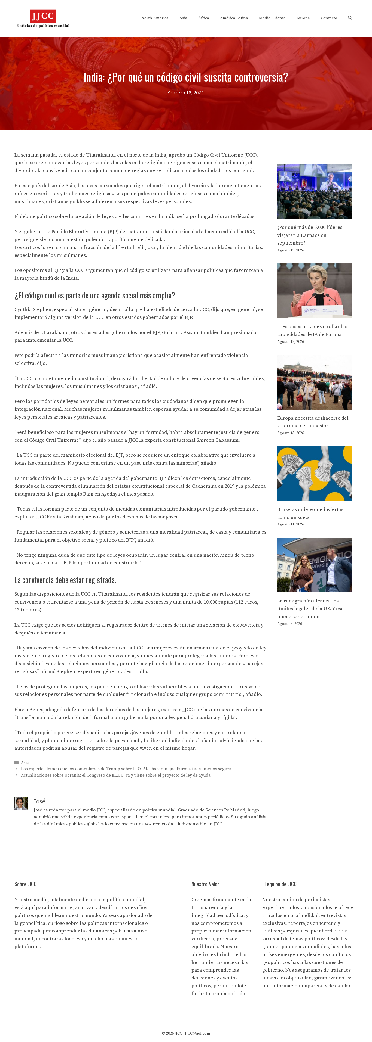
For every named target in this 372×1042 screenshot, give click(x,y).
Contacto (329, 18)
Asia (183, 18)
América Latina (234, 18)
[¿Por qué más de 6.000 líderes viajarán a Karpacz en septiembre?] (314, 214)
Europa (303, 18)
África (203, 18)
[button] (350, 18)
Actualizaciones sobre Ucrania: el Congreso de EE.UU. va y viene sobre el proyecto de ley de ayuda (116, 775)
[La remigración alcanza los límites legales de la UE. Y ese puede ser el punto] (314, 588)
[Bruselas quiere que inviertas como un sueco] (314, 497)
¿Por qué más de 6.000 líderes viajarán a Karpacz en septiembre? (309, 235)
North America (155, 18)
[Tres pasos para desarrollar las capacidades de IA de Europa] (314, 314)
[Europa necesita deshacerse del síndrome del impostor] (314, 405)
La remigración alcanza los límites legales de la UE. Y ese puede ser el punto (310, 609)
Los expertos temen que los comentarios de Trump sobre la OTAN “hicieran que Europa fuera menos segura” (127, 769)
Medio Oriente (272, 18)
